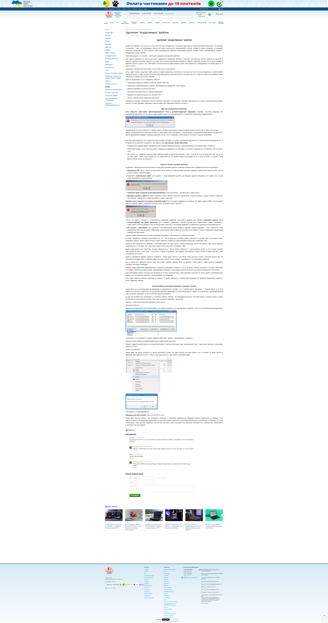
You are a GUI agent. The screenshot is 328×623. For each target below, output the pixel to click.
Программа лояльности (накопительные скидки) (170, 604)
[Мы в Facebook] (150, 9)
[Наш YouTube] (155, 9)
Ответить (131, 443)
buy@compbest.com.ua (192, 577)
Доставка (135, 9)
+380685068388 (134, 13)
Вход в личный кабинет (169, 569)
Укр (166, 9)
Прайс (107, 61)
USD (207, 8)
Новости (108, 81)
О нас (106, 9)
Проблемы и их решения (113, 89)
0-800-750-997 (146, 13)
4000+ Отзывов (110, 53)
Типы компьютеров (124, 22)
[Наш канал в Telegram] (157, 9)
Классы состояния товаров (114, 73)
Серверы (157, 22)
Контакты (118, 9)
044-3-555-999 (158, 13)
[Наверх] (324, 615)
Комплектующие (201, 22)
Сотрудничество (110, 56)
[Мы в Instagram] (152, 9)
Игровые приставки (221, 22)
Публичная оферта (111, 95)
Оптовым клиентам (111, 58)
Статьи (107, 87)
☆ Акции (106, 22)
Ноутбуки (142, 22)
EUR (204, 8)
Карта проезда (205, 603)
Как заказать (109, 67)
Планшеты (192, 22)
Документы (108, 64)
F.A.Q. (107, 70)
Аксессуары (212, 22)
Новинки (124, 9)
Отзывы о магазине (111, 92)
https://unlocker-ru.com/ (155, 415)
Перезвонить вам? (169, 13)
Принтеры (184, 22)
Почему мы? (112, 9)
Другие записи (111, 506)
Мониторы (175, 22)
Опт (117, 22)
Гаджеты (150, 22)
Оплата (129, 9)
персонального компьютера (149, 46)
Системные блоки (134, 22)
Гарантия (140, 9)
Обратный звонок (187, 575)
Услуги (112, 22)
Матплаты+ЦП (166, 22)
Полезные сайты (110, 84)
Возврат (107, 50)
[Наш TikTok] (159, 9)
